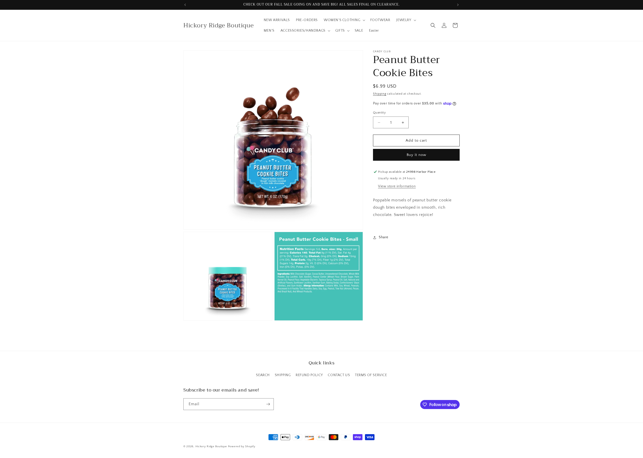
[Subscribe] (268, 404)
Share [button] (383, 237)
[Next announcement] (457, 5)
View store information (397, 186)
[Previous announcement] (185, 5)
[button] (344, 20)
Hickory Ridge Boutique (211, 446)
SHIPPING (283, 375)
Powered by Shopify (241, 446)
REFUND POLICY (309, 375)
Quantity (379, 112)
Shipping (379, 93)
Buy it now (416, 155)
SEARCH (263, 375)
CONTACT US (339, 375)
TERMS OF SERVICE (371, 375)
